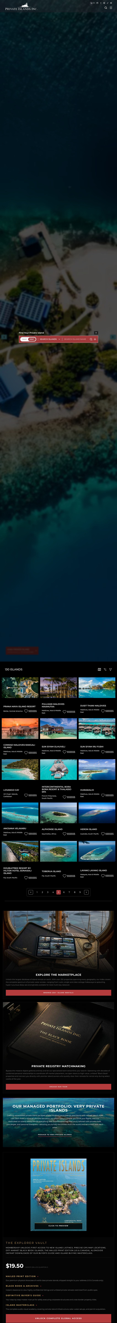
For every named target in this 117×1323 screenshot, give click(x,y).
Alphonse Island (52, 829)
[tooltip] (99, 669)
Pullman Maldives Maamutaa (53, 705)
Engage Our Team (59, 1087)
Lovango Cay (11, 790)
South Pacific (47, 798)
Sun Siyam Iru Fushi (92, 747)
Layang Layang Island (93, 870)
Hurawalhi (87, 790)
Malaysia (83, 874)
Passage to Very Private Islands (55, 1134)
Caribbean (7, 796)
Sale (24, 339)
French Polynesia (49, 796)
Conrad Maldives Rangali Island (19, 746)
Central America (16, 711)
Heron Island (88, 829)
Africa (53, 834)
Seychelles (46, 834)
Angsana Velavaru (14, 828)
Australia (83, 834)
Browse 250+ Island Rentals (59, 992)
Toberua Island (51, 871)
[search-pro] (91, 339)
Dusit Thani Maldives (93, 706)
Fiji (4, 878)
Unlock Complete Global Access (58, 1318)
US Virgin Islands (10, 794)
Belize (5, 711)
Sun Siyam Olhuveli (53, 747)
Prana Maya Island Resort (19, 706)
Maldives (45, 710)
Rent (32, 339)
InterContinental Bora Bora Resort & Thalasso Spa (56, 789)
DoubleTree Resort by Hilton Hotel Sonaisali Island (17, 870)
